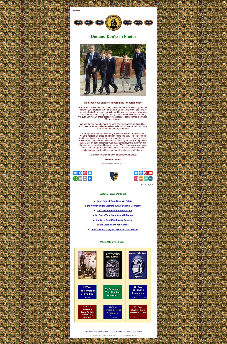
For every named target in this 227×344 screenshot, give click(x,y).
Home (100, 331)
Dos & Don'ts (90, 331)
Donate (139, 331)
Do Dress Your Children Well (114, 225)
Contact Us (130, 331)
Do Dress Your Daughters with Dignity (114, 215)
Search (120, 331)
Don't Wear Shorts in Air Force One (114, 210)
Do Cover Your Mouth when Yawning (114, 220)
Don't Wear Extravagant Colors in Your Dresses (114, 229)
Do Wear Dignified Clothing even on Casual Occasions (114, 206)
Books (107, 331)
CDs (113, 331)
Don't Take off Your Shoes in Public (114, 201)
